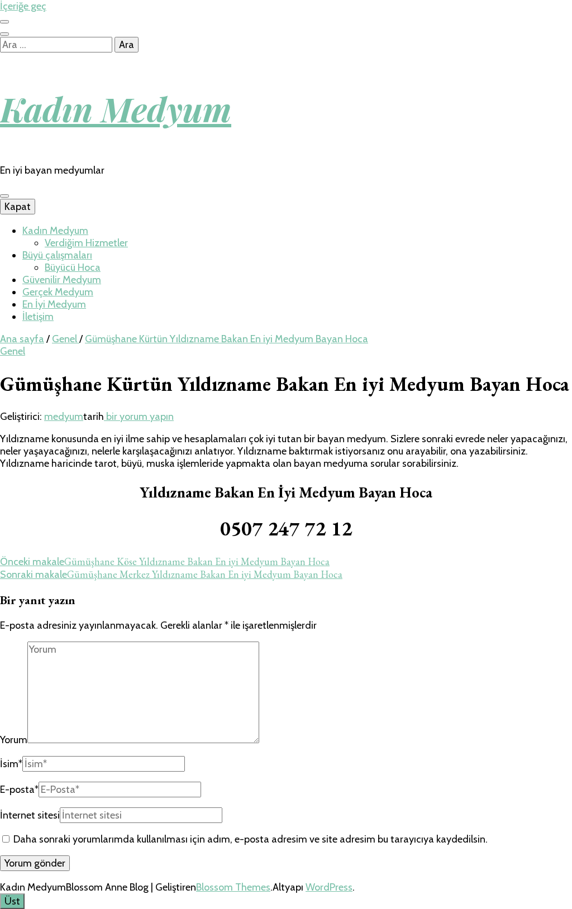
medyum (63, 416)
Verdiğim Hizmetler (86, 243)
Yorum (13, 740)
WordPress (329, 887)
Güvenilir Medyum (61, 280)
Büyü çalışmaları (57, 255)
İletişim (38, 316)
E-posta (19, 789)
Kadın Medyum (115, 108)
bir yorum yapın (139, 416)
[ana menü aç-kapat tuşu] (4, 196)
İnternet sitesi (30, 815)
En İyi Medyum (54, 304)
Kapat (17, 206)
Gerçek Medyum (57, 292)
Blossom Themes (233, 887)
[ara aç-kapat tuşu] (4, 34)
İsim (11, 764)
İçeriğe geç (23, 6)
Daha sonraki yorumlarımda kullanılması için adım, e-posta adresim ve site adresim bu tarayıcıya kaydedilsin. (250, 839)
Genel (12, 351)
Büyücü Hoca (73, 267)
